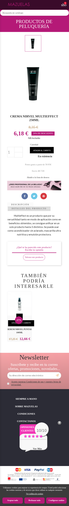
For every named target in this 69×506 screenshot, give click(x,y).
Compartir (25, 196)
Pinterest (43, 196)
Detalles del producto (29, 208)
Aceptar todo (12, 500)
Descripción (20, 204)
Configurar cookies (56, 500)
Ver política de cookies (34, 494)
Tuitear (34, 196)
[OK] (57, 375)
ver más (37, 448)
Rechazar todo (34, 500)
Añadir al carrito (42, 150)
